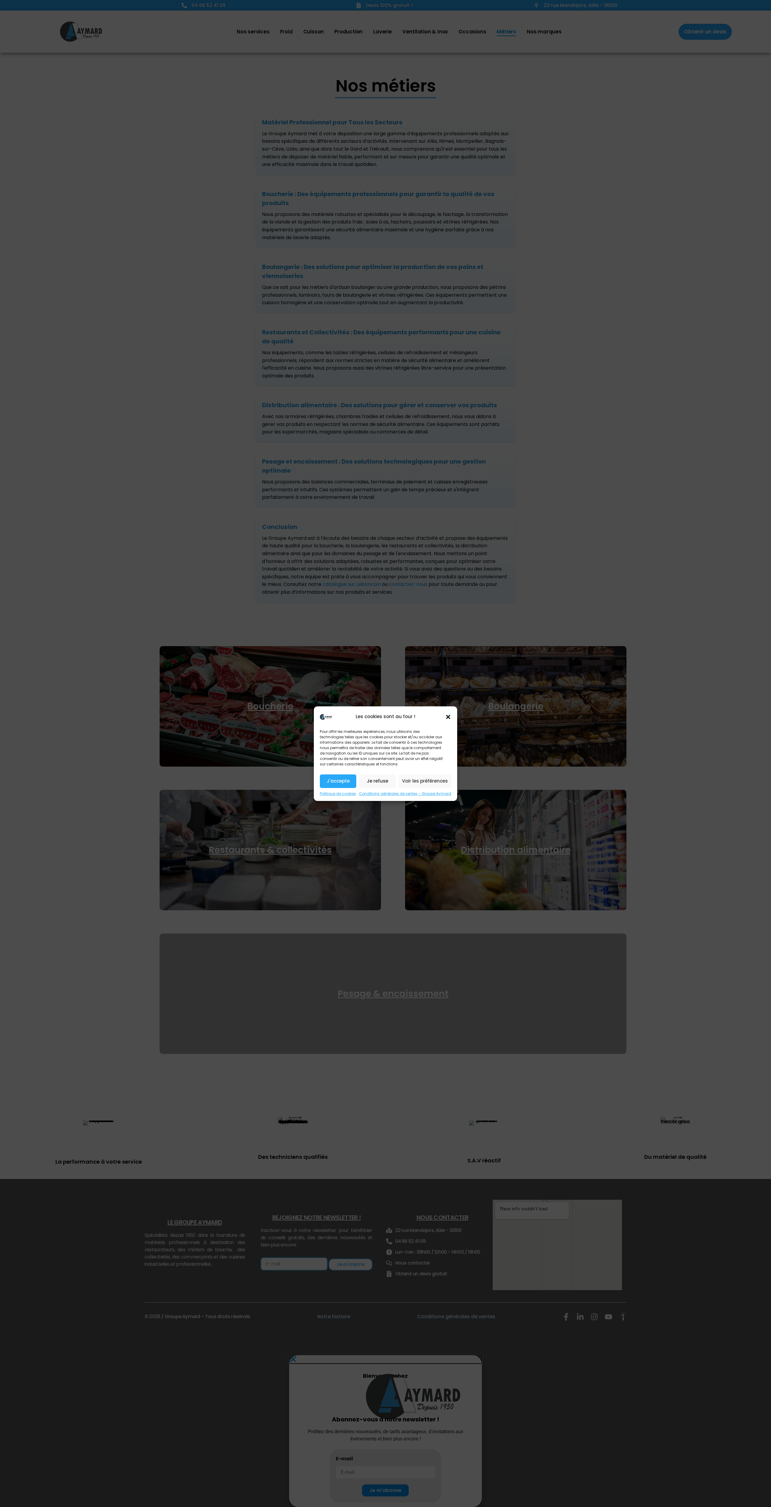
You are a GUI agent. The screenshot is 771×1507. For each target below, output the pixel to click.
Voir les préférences (425, 781)
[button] (448, 717)
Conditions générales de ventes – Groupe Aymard (405, 793)
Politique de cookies (338, 793)
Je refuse (377, 781)
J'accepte (338, 781)
